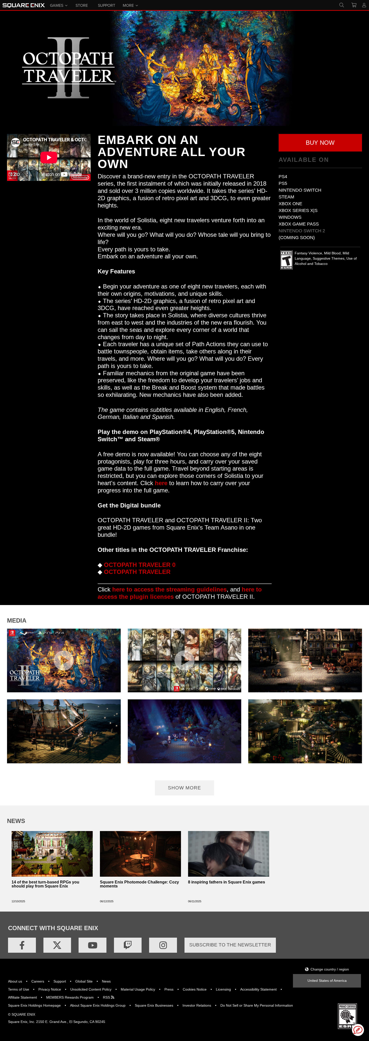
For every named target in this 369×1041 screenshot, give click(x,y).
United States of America (327, 981)
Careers (37, 981)
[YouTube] (92, 945)
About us (15, 981)
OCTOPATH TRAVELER (137, 571)
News (106, 981)
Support (59, 981)
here (161, 483)
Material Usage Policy (138, 989)
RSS (107, 997)
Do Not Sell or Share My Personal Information (256, 1005)
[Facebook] (22, 945)
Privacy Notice (49, 989)
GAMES (56, 5)
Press (168, 989)
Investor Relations (196, 1005)
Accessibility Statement (258, 989)
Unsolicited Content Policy (90, 989)
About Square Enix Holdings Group (98, 1005)
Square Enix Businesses (154, 1005)
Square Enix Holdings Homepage (34, 1005)
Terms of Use (18, 989)
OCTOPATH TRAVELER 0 (139, 564)
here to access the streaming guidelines (169, 589)
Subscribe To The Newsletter (230, 944)
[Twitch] (128, 945)
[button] (320, 143)
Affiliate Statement (22, 997)
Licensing (223, 989)
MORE (128, 5)
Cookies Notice (195, 989)
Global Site (84, 981)
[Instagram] (163, 945)
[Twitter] (57, 945)
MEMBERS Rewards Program (70, 997)
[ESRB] (347, 1016)
